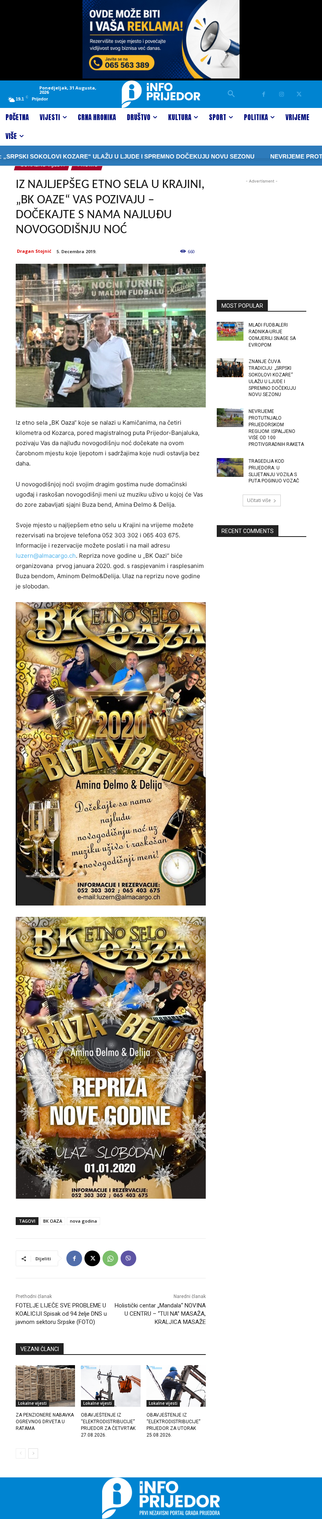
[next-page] (33, 1453)
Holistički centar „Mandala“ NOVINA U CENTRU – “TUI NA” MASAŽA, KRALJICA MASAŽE (160, 1313)
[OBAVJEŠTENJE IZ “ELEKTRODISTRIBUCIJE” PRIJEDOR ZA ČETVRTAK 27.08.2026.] (110, 1386)
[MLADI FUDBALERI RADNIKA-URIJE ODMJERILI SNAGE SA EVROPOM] (230, 331)
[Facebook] (264, 94)
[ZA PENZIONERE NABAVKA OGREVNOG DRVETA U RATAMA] (45, 1386)
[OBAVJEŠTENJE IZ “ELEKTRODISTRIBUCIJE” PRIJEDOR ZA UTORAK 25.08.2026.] (176, 1386)
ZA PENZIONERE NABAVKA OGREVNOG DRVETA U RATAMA (45, 1421)
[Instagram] (281, 94)
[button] (231, 94)
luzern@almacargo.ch (46, 555)
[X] (299, 94)
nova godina (83, 1221)
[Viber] (128, 1258)
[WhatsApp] (110, 1258)
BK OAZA (52, 1221)
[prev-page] (21, 1453)
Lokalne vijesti (32, 1403)
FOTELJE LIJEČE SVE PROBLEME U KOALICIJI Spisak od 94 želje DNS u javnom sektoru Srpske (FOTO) (61, 1313)
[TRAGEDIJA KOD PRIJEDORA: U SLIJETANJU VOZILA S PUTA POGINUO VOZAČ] (230, 467)
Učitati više (259, 500)
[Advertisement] (261, 224)
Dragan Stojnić (34, 251)
